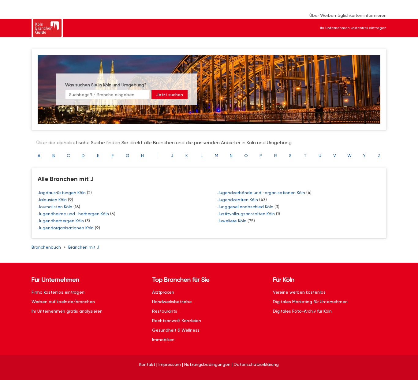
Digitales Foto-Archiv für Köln (302, 311)
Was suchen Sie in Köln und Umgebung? (106, 84)
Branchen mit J (83, 247)
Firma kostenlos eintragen (58, 292)
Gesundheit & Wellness (176, 330)
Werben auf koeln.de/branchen (63, 301)
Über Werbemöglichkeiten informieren (347, 15)
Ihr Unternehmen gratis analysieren (67, 311)
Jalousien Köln (53, 199)
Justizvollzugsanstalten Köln (246, 213)
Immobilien (163, 339)
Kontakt (147, 364)
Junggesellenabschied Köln (245, 206)
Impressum (170, 364)
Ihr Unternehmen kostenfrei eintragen (353, 28)
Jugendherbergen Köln (61, 220)
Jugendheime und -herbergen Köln (74, 213)
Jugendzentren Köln (238, 199)
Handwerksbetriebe (172, 301)
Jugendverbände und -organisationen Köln (261, 192)
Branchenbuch (46, 247)
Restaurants (164, 311)
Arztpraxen (163, 292)
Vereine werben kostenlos (299, 292)
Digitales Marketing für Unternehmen (310, 301)
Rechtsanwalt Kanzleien (176, 320)
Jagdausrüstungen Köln (62, 192)
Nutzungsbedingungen (207, 364)
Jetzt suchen (169, 94)
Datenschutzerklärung (256, 364)
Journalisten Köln (55, 206)
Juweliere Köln (232, 220)
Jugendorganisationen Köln (66, 227)
